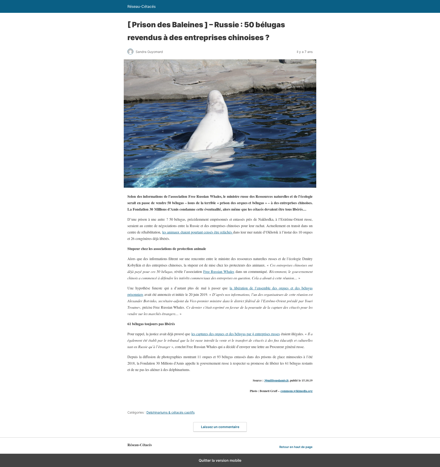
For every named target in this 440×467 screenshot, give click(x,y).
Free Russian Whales (218, 271)
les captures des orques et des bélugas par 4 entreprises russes (235, 333)
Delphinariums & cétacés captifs (170, 412)
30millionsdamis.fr (276, 380)
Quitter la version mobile (220, 460)
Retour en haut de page (296, 447)
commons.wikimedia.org (296, 391)
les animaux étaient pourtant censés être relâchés (197, 232)
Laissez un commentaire (220, 427)
